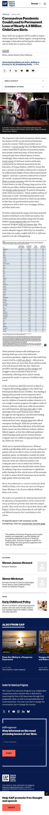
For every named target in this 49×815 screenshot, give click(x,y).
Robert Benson (43, 669)
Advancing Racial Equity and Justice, (16, 62)
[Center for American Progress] (5, 4)
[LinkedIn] (23, 712)
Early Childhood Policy (16, 601)
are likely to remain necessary (22, 180)
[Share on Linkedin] (16, 70)
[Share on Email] (27, 70)
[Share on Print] (33, 70)
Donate (35, 3)
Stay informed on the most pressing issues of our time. (19, 731)
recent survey (18, 146)
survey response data (18, 221)
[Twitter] (4, 712)
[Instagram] (18, 712)
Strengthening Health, (23, 64)
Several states (26, 420)
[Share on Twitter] (4, 70)
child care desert (24, 360)
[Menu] (45, 4)
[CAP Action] (9, 778)
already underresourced (15, 190)
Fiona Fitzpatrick (7, 669)
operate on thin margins (28, 368)
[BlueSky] (28, 712)
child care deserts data (28, 224)
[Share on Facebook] (10, 70)
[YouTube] (13, 712)
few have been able (28, 409)
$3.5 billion (23, 388)
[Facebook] (9, 712)
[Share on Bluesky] (21, 70)
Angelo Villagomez (19, 669)
